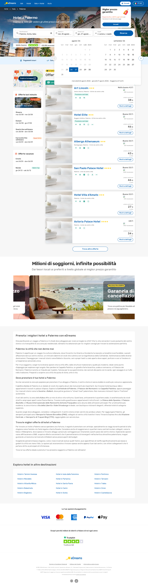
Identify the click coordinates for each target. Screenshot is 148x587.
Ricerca (123, 33)
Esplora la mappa (26, 78)
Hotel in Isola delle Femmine (67, 474)
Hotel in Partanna (63, 479)
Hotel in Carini (61, 488)
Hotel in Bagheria (24, 493)
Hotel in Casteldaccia (103, 493)
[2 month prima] (54, 58)
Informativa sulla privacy (91, 564)
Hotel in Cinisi (100, 488)
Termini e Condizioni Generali (58, 564)
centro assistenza (81, 574)
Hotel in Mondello (24, 479)
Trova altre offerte (90, 249)
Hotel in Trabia (100, 483)
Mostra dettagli (125, 106)
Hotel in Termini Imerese (27, 474)
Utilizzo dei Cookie (75, 564)
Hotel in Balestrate (25, 488)
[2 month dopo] (141, 58)
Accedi (115, 24)
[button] (51, 33)
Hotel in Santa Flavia (64, 483)
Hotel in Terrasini (101, 479)
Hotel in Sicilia (61, 493)
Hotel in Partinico (101, 474)
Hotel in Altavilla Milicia (26, 483)
